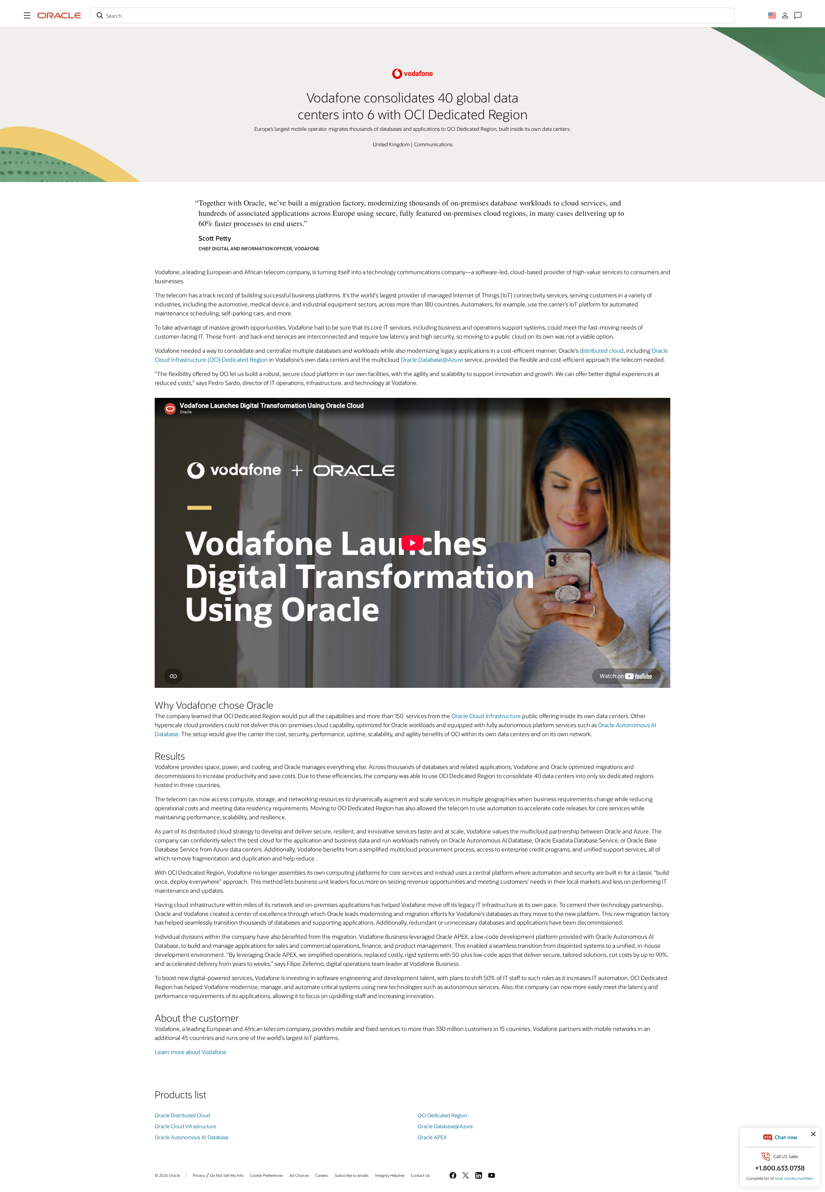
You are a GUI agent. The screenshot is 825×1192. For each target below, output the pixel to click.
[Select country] (772, 15)
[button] (27, 15)
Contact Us (420, 1175)
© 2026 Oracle (167, 1175)
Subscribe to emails (352, 1175)
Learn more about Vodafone (191, 1052)
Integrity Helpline (389, 1175)
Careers (321, 1175)
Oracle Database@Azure (432, 359)
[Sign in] (785, 15)
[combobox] (412, 15)
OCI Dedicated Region (442, 1115)
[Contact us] (798, 15)
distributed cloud (602, 350)
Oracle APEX (432, 1137)
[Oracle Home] (59, 15)
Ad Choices (299, 1175)
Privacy (199, 1175)
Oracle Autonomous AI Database (191, 1137)
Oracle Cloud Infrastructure (486, 716)
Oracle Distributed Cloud (182, 1115)
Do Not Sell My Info (227, 1175)
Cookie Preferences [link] (266, 1175)
